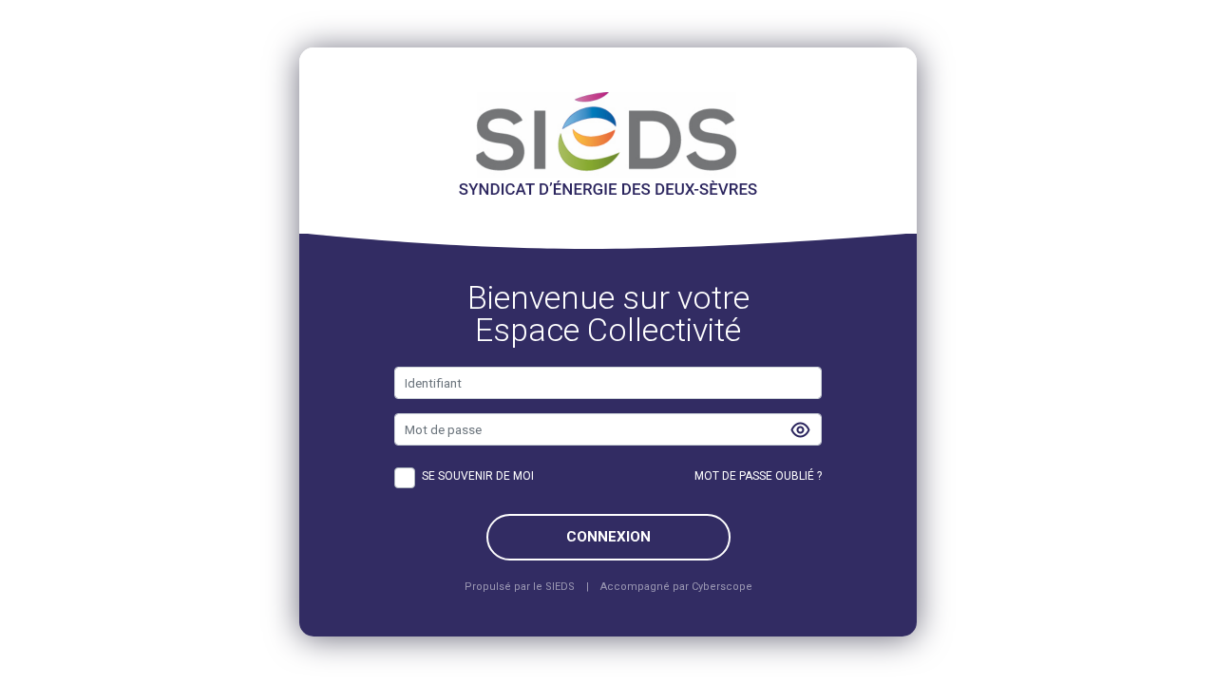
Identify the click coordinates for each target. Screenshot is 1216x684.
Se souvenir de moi (478, 476)
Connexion (608, 536)
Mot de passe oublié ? (758, 476)
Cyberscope (722, 586)
